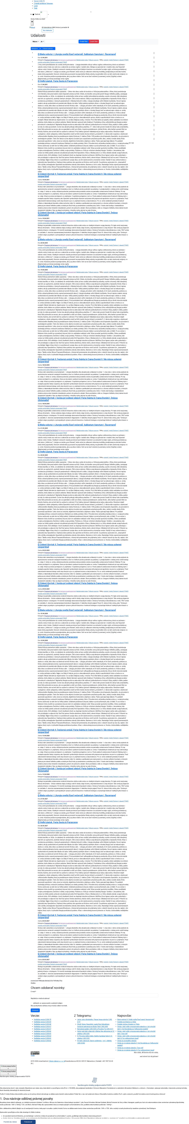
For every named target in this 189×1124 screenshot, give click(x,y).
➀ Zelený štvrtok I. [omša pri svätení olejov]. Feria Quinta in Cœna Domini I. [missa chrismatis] (78, 213)
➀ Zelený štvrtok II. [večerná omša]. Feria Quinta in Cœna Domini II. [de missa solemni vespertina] (79, 175)
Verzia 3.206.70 (39, 1)
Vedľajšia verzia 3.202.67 (42, 1029)
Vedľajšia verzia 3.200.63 (42, 1038)
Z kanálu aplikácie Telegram (43, 3)
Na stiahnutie (47, 30)
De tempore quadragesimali (67, 60)
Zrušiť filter (94, 41)
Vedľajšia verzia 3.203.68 (42, 1024)
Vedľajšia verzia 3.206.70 (42, 1019)
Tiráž (35, 8)
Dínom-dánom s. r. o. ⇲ (57, 1061)
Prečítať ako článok (10, 1122)
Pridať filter (84, 41)
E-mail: (33, 991)
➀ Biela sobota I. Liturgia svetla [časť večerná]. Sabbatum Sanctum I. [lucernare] (77, 54)
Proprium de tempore (51, 60)
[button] (36, 42)
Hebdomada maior (82, 60)
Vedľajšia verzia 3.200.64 (42, 1036)
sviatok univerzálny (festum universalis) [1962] (52, 184)
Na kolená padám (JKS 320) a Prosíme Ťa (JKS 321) (95, 1029)
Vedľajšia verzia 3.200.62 (42, 1041)
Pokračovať (28, 1122)
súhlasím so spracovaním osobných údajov (48, 1003)
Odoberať (35, 1010)
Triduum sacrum (93, 60)
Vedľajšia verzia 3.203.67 (42, 1027)
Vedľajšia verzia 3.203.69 (42, 1022)
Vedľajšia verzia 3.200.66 (42, 1031)
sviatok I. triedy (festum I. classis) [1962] (116, 60)
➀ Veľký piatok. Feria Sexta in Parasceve (58, 266)
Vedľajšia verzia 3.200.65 (42, 1034)
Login (36, 6)
